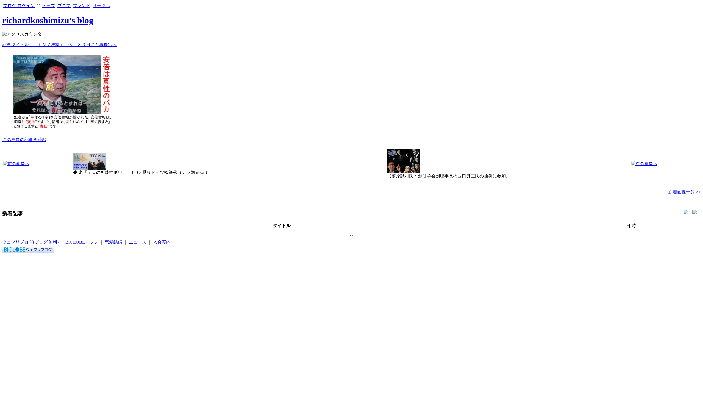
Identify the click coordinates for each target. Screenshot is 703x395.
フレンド (81, 5)
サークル (101, 5)
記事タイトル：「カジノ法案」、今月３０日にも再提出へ (59, 44)
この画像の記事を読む (24, 139)
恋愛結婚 (113, 242)
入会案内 (162, 242)
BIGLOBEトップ (81, 242)
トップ (48, 5)
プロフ (64, 5)
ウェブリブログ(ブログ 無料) (30, 242)
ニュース (137, 242)
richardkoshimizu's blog (47, 20)
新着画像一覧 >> (684, 192)
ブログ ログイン (19, 5)
